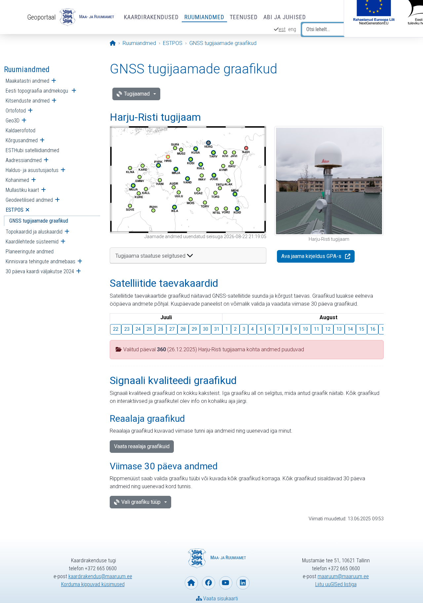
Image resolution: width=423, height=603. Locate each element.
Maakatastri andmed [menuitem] (27, 81)
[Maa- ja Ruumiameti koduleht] (191, 582)
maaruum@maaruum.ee (343, 576)
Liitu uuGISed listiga (336, 584)
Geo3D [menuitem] (12, 120)
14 (350, 329)
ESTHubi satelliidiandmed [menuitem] (32, 150)
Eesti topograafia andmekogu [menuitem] (37, 91)
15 (361, 329)
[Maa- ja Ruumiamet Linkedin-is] (243, 582)
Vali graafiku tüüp (141, 502)
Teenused (244, 17)
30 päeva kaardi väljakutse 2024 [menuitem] (40, 271)
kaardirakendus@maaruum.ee (100, 576)
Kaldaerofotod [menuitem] (20, 130)
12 (327, 329)
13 (339, 329)
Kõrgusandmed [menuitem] (22, 140)
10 (305, 329)
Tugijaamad (137, 94)
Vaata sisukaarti (220, 598)
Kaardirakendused (151, 17)
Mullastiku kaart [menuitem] (22, 190)
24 (138, 329)
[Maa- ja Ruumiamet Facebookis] (208, 582)
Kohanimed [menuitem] (17, 180)
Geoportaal (41, 17)
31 (216, 329)
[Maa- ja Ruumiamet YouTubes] (225, 582)
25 (149, 329)
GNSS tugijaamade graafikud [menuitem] (38, 221)
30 (205, 329)
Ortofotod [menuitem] (16, 111)
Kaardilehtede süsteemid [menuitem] (32, 241)
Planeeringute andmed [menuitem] (30, 251)
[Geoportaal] (86, 17)
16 (372, 329)
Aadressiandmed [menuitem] (24, 160)
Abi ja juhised (284, 17)
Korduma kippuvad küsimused (93, 584)
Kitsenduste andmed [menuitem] (28, 101)
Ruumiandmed (204, 17)
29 (194, 329)
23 (127, 329)
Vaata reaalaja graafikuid (142, 446)
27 (171, 329)
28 (183, 329)
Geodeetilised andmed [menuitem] (29, 200)
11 (316, 329)
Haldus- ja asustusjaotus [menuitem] (32, 170)
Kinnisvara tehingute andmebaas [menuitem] (40, 261)
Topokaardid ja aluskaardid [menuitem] (34, 232)
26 (160, 329)
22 (115, 329)
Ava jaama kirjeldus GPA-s (311, 256)
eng (292, 29)
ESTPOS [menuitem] (14, 210)
